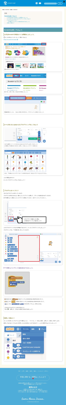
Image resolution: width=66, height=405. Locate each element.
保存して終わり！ (11, 22)
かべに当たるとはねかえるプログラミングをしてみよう (18, 18)
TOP (19, 371)
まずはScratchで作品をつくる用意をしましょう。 (17, 17)
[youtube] (40, 3)
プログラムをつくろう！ (12, 20)
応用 (31, 371)
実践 (35, 371)
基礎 (27, 371)
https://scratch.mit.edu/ (10, 39)
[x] (36, 3)
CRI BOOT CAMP (11, 3)
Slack (27, 383)
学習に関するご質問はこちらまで (33, 377)
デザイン (46, 371)
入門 (23, 371)
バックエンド (40, 371)
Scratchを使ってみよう (11, 16)
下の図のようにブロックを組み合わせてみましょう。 (19, 21)
